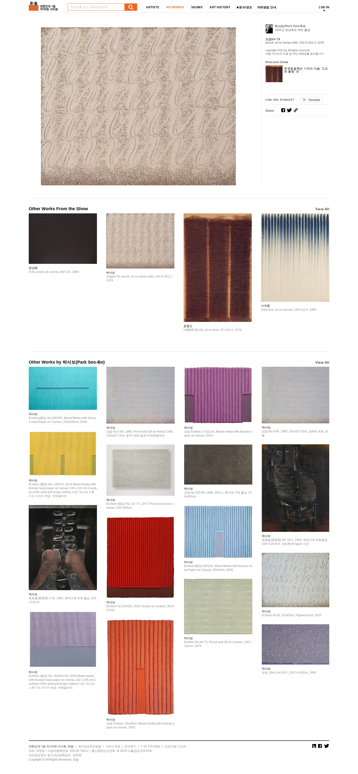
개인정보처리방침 (89, 746)
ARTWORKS (175, 7)
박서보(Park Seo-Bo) (290, 26)
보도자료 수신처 (175, 746)
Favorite (314, 100)
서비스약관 (113, 746)
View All (322, 209)
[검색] (130, 7)
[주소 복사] (295, 110)
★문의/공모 (244, 7)
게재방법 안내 (266, 7)
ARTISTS (152, 7)
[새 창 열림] (283, 110)
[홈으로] (44, 4)
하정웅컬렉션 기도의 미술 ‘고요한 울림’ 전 (306, 70)
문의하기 (130, 746)
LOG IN (324, 7)
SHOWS (197, 7)
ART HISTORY (220, 7)
